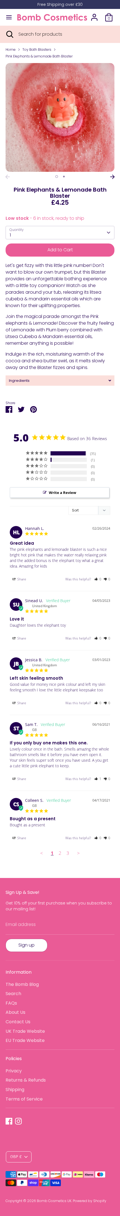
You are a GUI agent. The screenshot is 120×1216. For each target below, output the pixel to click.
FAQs (11, 1003)
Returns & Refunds (26, 1080)
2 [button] (64, 176)
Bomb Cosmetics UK (54, 1200)
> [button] (78, 853)
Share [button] (21, 579)
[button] (98, 579)
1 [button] (56, 176)
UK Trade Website (25, 1031)
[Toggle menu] (9, 17)
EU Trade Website (25, 1040)
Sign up (26, 945)
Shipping (15, 1089)
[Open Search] (9, 34)
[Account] (94, 15)
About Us (15, 1012)
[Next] (112, 177)
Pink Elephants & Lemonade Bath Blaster (39, 56)
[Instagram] (18, 1121)
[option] (60, 117)
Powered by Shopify (89, 1200)
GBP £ (16, 1156)
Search (13, 993)
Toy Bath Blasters (36, 49)
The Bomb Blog (22, 984)
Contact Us (18, 1022)
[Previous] (7, 177)
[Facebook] (9, 1121)
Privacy (14, 1071)
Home (11, 49)
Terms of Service (24, 1099)
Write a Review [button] (62, 492)
